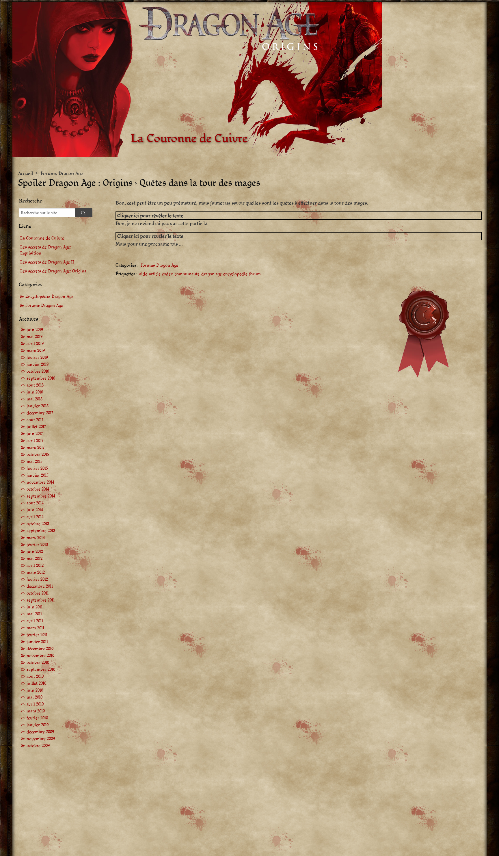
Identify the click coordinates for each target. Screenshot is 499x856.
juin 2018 (35, 392)
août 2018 (35, 385)
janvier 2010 (38, 725)
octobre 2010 (38, 662)
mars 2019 (36, 350)
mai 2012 (34, 558)
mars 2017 (36, 447)
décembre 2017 (40, 413)
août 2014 (35, 503)
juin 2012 (35, 551)
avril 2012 (35, 565)
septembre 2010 (41, 669)
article (155, 274)
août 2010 (35, 676)
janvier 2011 (37, 641)
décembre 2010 (40, 648)
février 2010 (37, 718)
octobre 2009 (38, 745)
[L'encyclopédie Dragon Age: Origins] (197, 79)
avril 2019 (35, 343)
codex (167, 274)
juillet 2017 (36, 426)
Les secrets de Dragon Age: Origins (53, 271)
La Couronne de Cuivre (42, 238)
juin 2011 (34, 607)
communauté (187, 274)
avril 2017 (35, 440)
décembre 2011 (40, 586)
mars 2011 (35, 627)
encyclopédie (235, 274)
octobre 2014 (38, 489)
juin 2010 (35, 690)
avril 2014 (35, 517)
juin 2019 (35, 329)
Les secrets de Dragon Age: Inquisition (45, 250)
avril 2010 (35, 704)
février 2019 (37, 357)
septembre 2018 (41, 378)
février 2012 (37, 579)
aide (143, 274)
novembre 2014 (40, 482)
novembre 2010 (40, 655)
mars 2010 (36, 711)
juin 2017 (35, 433)
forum (255, 274)
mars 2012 (36, 572)
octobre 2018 (38, 371)
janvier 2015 (38, 475)
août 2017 (35, 419)
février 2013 (37, 544)
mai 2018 (34, 399)
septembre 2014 (41, 496)
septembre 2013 (41, 530)
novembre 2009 (41, 738)
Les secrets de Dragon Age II (47, 262)
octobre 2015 (38, 454)
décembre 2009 (40, 731)
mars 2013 (36, 537)
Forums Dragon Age (61, 173)
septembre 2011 (41, 600)
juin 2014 (35, 510)
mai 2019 (34, 336)
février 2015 (37, 468)
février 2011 (37, 634)
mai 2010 (34, 697)
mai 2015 (34, 461)
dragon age (211, 274)
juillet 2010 (36, 683)
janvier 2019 (38, 364)
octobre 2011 (38, 593)
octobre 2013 (38, 523)
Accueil (25, 173)
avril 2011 (35, 621)
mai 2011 (34, 614)
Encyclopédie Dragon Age (49, 296)
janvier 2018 (38, 406)
